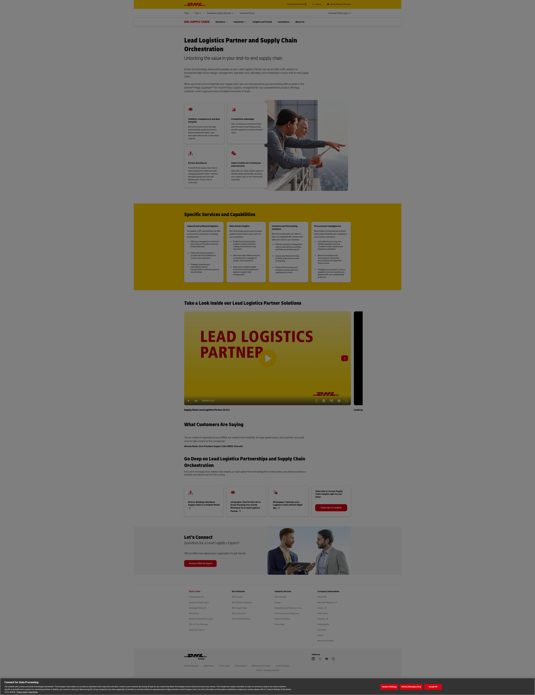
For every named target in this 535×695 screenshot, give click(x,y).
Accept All (433, 687)
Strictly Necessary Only (411, 687)
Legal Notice (33, 692)
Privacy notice (22, 692)
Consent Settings (389, 687)
